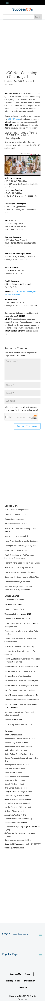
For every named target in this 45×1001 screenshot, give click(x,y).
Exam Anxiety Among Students (16, 509)
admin (9, 81)
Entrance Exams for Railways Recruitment (21, 685)
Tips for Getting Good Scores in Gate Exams (22, 563)
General (29, 81)
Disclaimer (29, 980)
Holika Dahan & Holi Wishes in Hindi (19, 754)
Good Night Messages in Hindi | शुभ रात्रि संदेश (22, 844)
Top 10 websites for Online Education (19, 572)
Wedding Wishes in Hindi (14, 848)
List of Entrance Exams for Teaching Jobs (21, 681)
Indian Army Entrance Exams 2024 (18, 724)
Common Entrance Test (14, 609)
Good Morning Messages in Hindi (17, 840)
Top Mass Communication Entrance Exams (22, 699)
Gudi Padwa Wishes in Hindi (15, 750)
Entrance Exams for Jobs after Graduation (21, 666)
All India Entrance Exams (14, 599)
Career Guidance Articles (14, 519)
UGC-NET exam (14, 119)
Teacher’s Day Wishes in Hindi (16, 795)
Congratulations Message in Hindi (18, 792)
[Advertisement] (22, 43)
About (28, 974)
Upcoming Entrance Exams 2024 (17, 614)
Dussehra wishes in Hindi (14, 780)
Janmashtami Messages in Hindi (17, 803)
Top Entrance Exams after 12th (17, 618)
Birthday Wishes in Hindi (14, 811)
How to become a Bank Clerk (16, 536)
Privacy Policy (13, 980)
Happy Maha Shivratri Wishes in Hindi (19, 746)
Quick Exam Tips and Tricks (15, 550)
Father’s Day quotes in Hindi (15, 822)
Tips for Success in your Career (17, 582)
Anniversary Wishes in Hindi (15, 815)
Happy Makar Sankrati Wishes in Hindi (19, 738)
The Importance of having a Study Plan (20, 545)
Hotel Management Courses (15, 523)
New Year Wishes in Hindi (14, 768)
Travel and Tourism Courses (15, 514)
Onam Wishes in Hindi (13, 735)
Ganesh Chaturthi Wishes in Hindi (17, 799)
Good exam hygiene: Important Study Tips (21, 577)
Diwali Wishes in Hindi (13, 772)
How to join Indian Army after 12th (18, 567)
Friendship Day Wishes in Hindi (16, 776)
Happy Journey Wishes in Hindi (16, 764)
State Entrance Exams (13, 604)
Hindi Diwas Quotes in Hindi (15, 788)
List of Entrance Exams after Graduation (20, 690)
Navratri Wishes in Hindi (14, 784)
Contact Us (15, 974)
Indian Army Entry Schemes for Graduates (21, 541)
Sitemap (22, 987)
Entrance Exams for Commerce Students (21, 671)
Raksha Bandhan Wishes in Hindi (17, 807)
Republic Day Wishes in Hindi (16, 742)
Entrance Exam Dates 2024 (15, 720)
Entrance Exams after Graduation (17, 676)
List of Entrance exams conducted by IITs (21, 695)
